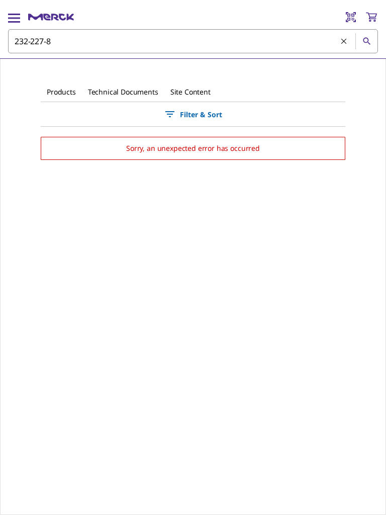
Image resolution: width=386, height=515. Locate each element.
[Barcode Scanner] (351, 17)
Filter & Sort (201, 114)
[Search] (366, 41)
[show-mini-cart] (371, 17)
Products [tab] (61, 92)
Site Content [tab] (190, 92)
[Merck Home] (51, 17)
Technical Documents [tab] (123, 92)
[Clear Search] (344, 42)
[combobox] (193, 41)
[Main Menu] (14, 17)
